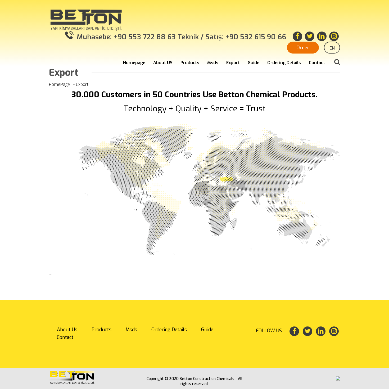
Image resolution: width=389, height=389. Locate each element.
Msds (212, 62)
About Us (67, 329)
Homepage (134, 62)
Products (189, 62)
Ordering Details (284, 62)
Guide (253, 62)
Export (233, 62)
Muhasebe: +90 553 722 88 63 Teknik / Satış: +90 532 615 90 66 (180, 37)
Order (302, 48)
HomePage (59, 84)
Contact (317, 62)
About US (163, 62)
